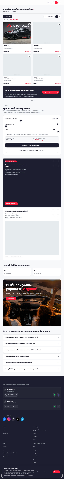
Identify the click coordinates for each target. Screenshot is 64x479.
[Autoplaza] (12, 2)
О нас (4, 427)
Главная (5, 7)
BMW (34, 459)
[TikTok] (18, 419)
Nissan (34, 462)
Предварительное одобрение (31, 145)
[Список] (59, 16)
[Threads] (13, 419)
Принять (56, 472)
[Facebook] (4, 419)
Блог (4, 430)
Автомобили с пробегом (9, 453)
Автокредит (36, 427)
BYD (34, 447)
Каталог (11, 7)
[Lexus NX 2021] (47, 65)
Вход (34, 439)
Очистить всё (14, 19)
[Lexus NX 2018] (17, 65)
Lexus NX (6, 45)
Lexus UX (36, 45)
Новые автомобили (8, 450)
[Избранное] (52, 2)
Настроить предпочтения (44, 472)
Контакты (5, 433)
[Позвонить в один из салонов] (56, 2)
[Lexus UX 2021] (47, 33)
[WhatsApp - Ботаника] (54, 406)
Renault (35, 456)
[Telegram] (22, 419)
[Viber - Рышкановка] (58, 395)
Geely (34, 450)
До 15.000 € (6, 456)
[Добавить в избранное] (29, 24)
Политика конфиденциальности (24, 475)
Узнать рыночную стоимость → (14, 256)
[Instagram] (9, 419)
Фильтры (8, 16)
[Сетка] (56, 16)
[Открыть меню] (59, 2)
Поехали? (11, 298)
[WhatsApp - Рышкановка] (54, 395)
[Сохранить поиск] (14, 16)
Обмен (34, 436)
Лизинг (35, 433)
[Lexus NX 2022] (17, 33)
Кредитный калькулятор (40, 430)
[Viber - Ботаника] (58, 406)
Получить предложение (49, 92)
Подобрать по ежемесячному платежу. (32, 150)
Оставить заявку (10, 203)
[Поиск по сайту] (48, 2)
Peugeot (35, 453)
